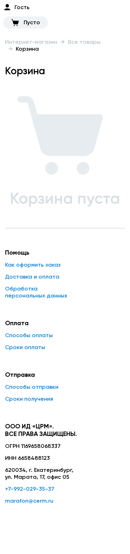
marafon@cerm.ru (29, 500)
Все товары (84, 41)
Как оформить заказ (33, 264)
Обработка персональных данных (36, 292)
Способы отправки (31, 386)
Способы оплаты (29, 335)
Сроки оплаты (25, 347)
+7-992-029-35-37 (29, 488)
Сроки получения (29, 398)
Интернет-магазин (31, 41)
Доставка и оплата (32, 276)
